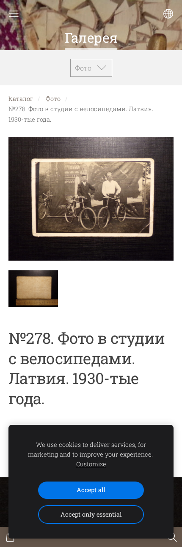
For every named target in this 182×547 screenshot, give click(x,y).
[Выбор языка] (168, 13)
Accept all (91, 490)
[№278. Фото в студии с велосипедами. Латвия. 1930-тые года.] (33, 288)
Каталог (20, 99)
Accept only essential (91, 514)
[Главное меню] (13, 13)
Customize (91, 464)
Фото (53, 99)
